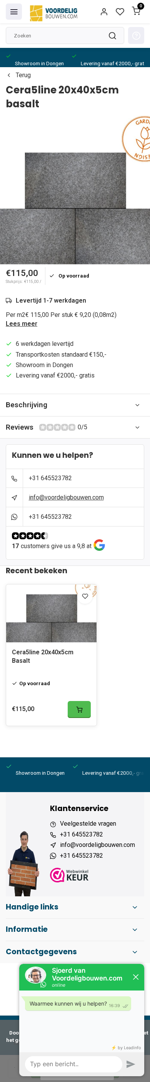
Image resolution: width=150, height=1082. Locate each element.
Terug (23, 75)
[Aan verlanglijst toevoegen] (85, 596)
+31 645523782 (50, 478)
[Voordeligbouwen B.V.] (55, 11)
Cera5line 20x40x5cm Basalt (42, 656)
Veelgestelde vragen (88, 823)
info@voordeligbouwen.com (66, 497)
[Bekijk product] (79, 709)
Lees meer (21, 323)
